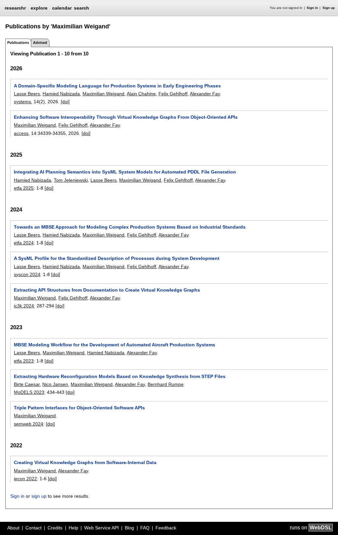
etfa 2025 (24, 188)
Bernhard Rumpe (166, 384)
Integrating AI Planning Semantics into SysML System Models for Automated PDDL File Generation (125, 171)
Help (73, 527)
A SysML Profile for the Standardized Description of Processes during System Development (117, 258)
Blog (129, 527)
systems (22, 101)
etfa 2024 (24, 242)
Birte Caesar (27, 384)
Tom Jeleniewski (71, 180)
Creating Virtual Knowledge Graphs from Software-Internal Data (85, 462)
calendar (62, 8)
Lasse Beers (27, 93)
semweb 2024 (28, 423)
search (81, 8)
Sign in (312, 8)
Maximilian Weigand (103, 93)
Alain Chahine (141, 93)
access (21, 133)
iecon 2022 (25, 478)
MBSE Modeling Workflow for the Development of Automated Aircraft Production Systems (114, 344)
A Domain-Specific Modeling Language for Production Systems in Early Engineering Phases (117, 85)
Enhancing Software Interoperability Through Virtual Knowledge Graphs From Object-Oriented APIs (126, 117)
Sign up (328, 8)
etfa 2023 (24, 360)
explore (39, 8)
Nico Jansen (55, 384)
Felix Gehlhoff (172, 93)
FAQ (145, 527)
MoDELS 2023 (29, 392)
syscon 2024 (27, 274)
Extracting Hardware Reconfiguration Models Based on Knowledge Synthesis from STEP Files (119, 376)
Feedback (165, 527)
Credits (55, 527)
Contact (33, 527)
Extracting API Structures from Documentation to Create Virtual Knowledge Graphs (107, 290)
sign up (39, 496)
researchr (15, 7)
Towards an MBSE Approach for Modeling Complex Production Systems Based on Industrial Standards (130, 227)
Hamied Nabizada (61, 93)
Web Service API (101, 527)
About (13, 527)
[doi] (65, 101)
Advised (40, 43)
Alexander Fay (205, 93)
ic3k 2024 (24, 305)
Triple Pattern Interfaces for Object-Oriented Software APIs (79, 407)
